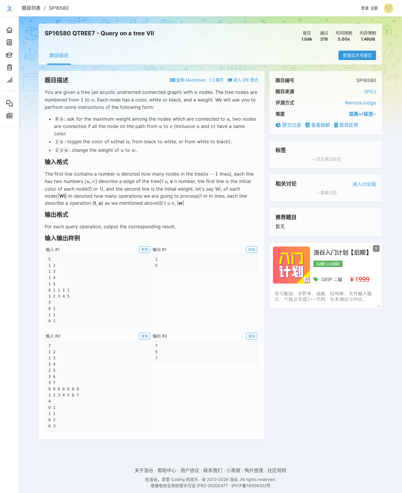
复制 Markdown (190, 79)
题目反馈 (348, 125)
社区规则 (277, 470)
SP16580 (59, 8)
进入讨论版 (364, 184)
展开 (219, 79)
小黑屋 (233, 470)
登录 (365, 8)
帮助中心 (166, 470)
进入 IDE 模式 (245, 79)
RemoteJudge (360, 103)
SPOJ (370, 91)
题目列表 (31, 8)
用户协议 (189, 470)
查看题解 (320, 125)
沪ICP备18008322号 (250, 485)
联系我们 (212, 470)
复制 (144, 249)
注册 (374, 8)
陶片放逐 (254, 470)
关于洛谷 (143, 470)
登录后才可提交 (357, 55)
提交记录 (291, 125)
